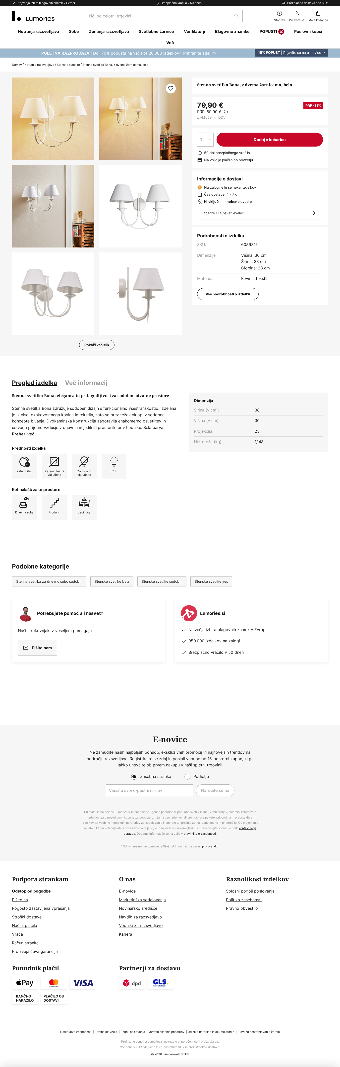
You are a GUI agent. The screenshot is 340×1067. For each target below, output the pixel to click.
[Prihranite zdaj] (170, 53)
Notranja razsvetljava (39, 65)
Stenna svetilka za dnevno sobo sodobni (49, 581)
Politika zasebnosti (244, 900)
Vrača (17, 934)
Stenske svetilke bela (112, 581)
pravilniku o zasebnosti (200, 833)
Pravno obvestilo (242, 908)
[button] (53, 206)
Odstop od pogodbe (31, 891)
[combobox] (164, 16)
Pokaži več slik (96, 345)
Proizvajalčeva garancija (35, 951)
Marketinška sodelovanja (142, 900)
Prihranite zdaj (196, 53)
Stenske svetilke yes (211, 581)
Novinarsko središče (138, 908)
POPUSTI (268, 31)
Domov (17, 65)
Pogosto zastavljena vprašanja (41, 908)
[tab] (34, 383)
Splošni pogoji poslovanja (250, 891)
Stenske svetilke (68, 65)
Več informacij (86, 382)
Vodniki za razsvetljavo (141, 925)
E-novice (127, 891)
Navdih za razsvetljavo (140, 917)
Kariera (125, 934)
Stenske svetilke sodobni (162, 581)
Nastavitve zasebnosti (75, 1032)
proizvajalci (210, 846)
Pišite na (20, 900)
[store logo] (33, 16)
